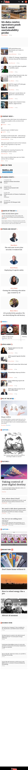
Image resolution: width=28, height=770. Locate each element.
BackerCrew (8, 425)
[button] (2, 2)
